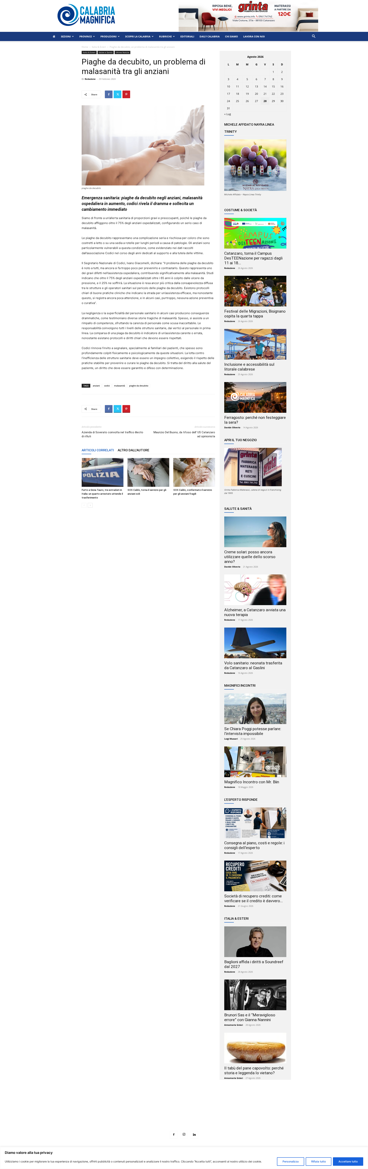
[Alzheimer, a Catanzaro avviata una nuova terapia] (255, 589)
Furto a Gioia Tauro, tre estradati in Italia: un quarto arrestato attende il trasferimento (102, 494)
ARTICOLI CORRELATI (98, 450)
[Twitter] (117, 94)
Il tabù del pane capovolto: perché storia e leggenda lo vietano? (254, 1070)
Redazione (90, 78)
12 (247, 86)
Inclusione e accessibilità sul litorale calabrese (249, 367)
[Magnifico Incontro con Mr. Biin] (255, 761)
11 (237, 86)
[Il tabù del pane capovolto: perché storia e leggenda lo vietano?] (255, 1048)
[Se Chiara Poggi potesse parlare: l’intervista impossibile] (255, 708)
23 (281, 94)
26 (247, 101)
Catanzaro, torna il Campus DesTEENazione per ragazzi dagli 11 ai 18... (253, 258)
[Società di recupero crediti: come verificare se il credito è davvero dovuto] (255, 876)
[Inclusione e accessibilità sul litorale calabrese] (255, 344)
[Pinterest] (126, 94)
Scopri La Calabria (137, 36)
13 (256, 86)
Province (85, 36)
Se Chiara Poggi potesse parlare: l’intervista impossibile (252, 731)
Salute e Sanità (106, 52)
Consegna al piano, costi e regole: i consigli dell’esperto (254, 845)
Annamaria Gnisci (233, 1024)
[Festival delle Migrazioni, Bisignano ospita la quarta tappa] (255, 291)
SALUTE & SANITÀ (238, 509)
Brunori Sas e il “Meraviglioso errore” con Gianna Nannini (249, 1017)
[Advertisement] (184, 1112)
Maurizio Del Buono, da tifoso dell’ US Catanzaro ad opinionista (184, 434)
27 (256, 101)
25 (237, 101)
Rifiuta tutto (318, 1161)
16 (281, 86)
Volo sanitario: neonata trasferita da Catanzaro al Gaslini (253, 665)
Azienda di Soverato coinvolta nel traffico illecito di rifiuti (112, 434)
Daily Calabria (210, 36)
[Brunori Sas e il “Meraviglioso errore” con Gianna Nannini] (255, 995)
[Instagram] (184, 1134)
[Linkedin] (194, 1135)
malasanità (119, 385)
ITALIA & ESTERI (236, 918)
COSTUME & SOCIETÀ (240, 210)
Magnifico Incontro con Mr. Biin (251, 782)
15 (273, 86)
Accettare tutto (348, 1161)
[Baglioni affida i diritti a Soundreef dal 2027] (255, 941)
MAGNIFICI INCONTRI (239, 685)
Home (85, 47)
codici (107, 385)
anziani (96, 385)
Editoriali (187, 36)
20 (256, 94)
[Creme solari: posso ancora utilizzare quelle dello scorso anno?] (255, 532)
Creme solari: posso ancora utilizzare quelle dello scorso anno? (249, 557)
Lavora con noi (254, 36)
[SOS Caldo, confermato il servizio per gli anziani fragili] (194, 472)
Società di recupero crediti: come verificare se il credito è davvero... (253, 898)
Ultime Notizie (122, 52)
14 (265, 86)
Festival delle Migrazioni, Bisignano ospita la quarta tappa (255, 313)
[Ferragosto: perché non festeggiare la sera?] (255, 397)
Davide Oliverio (232, 427)
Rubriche (165, 36)
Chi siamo (231, 36)
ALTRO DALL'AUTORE (133, 450)
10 (228, 86)
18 (237, 94)
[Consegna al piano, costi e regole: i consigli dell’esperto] (255, 822)
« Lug (227, 114)
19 (247, 94)
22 (273, 94)
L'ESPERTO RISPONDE (241, 800)
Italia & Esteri (99, 47)
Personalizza (291, 1161)
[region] (184, 1158)
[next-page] (90, 505)
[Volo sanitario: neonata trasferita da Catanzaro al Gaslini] (255, 643)
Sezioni (66, 36)
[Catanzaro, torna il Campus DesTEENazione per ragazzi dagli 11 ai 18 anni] (255, 233)
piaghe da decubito (138, 385)
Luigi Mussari (231, 738)
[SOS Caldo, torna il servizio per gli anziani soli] (148, 472)
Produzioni (108, 36)
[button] (313, 37)
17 (228, 94)
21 (265, 94)
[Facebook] (109, 94)
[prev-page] (84, 505)
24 (228, 101)
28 (265, 101)
